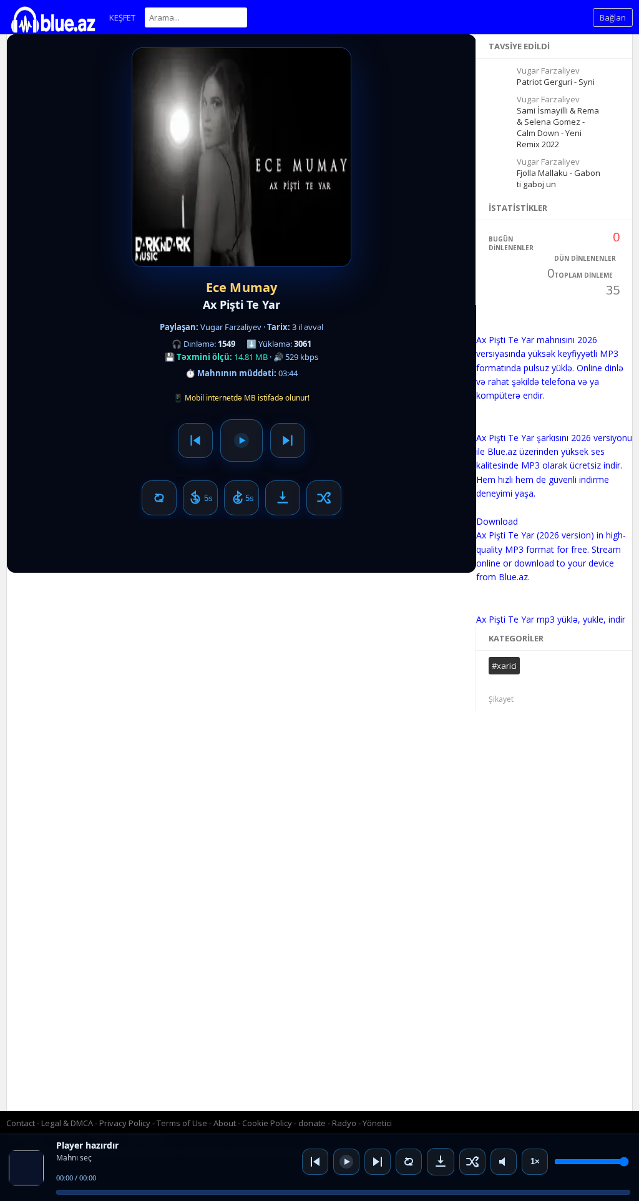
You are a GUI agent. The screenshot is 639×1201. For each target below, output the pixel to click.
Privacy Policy (124, 1123)
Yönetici (377, 1123)
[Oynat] (346, 1162)
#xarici (504, 665)
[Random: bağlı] (472, 1162)
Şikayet (501, 699)
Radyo (344, 1123)
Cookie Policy (268, 1123)
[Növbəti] (377, 1162)
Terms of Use (182, 1123)
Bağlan (613, 17)
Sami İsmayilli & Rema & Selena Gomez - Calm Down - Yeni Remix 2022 (558, 127)
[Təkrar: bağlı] (409, 1162)
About (224, 1123)
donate (312, 1123)
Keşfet (122, 17)
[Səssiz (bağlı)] (503, 1162)
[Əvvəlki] (315, 1162)
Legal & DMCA (67, 1123)
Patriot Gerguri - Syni (556, 81)
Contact (20, 1123)
